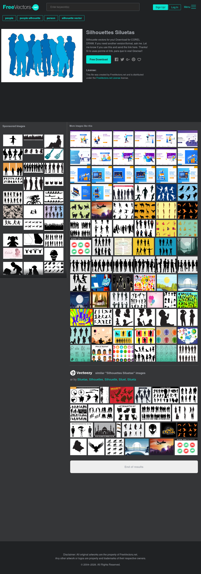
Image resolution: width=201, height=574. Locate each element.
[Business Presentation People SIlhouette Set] (80, 264)
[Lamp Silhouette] (170, 300)
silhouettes (96, 379)
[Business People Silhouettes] (145, 228)
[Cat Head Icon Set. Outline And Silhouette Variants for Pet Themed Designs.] (53, 183)
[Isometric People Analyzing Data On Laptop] (80, 192)
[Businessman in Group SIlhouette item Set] (166, 264)
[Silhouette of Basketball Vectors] (123, 210)
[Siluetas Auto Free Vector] (80, 246)
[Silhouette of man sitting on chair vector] (53, 141)
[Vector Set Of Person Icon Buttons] (123, 353)
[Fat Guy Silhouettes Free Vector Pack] (145, 335)
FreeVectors (21, 7)
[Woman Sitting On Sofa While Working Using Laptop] (166, 156)
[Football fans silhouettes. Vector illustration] (33, 254)
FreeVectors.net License (108, 77)
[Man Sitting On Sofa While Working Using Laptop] (123, 156)
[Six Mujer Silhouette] (123, 282)
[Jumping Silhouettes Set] (103, 317)
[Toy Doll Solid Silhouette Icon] (12, 240)
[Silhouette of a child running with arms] (12, 141)
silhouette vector (72, 18)
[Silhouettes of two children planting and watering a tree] (33, 211)
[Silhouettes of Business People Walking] (123, 228)
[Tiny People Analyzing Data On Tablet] (145, 174)
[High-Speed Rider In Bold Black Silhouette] (33, 197)
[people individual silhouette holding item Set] (80, 282)
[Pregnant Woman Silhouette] (166, 210)
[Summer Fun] (81, 317)
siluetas (82, 379)
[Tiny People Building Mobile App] (166, 174)
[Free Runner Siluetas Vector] (145, 192)
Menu (187, 7)
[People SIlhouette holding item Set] (145, 264)
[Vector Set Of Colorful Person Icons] (102, 353)
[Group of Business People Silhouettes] (80, 228)
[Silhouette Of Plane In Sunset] (102, 210)
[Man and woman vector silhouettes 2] (165, 246)
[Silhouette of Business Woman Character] (119, 300)
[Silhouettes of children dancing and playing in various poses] (53, 211)
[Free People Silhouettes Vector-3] (138, 300)
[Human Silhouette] (145, 353)
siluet (122, 379)
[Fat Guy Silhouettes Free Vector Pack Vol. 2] (123, 335)
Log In (174, 7)
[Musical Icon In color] (166, 228)
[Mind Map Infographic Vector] (188, 335)
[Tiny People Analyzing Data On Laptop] (102, 174)
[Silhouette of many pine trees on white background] (33, 141)
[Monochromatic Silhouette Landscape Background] (187, 246)
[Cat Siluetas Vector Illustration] (80, 210)
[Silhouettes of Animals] (145, 210)
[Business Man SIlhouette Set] (123, 264)
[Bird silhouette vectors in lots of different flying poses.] (187, 430)
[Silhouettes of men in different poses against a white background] (53, 169)
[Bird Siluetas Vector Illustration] (188, 192)
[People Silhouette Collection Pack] (102, 246)
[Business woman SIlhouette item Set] (188, 264)
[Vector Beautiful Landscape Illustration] (167, 282)
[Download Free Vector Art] (145, 282)
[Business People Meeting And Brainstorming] (188, 138)
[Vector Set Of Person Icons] (166, 335)
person (51, 18)
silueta (131, 379)
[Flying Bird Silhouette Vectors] (188, 210)
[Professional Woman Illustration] (101, 282)
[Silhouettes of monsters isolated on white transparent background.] (33, 155)
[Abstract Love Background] (155, 300)
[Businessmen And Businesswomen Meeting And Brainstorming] (80, 156)
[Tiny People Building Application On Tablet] (188, 174)
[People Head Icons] (166, 353)
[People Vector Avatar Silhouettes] (123, 246)
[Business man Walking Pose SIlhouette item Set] (102, 264)
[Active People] (187, 300)
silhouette (111, 379)
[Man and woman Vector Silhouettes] (143, 246)
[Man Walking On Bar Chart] (188, 156)
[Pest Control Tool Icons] (80, 353)
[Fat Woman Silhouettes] (80, 335)
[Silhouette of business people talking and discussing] (53, 240)
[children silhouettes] (123, 317)
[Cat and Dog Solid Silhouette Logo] (33, 268)
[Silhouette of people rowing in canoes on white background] (53, 197)
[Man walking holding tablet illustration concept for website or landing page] (123, 138)
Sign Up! (160, 7)
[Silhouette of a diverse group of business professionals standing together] (33, 169)
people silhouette (30, 18)
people (9, 18)
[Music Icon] (188, 228)
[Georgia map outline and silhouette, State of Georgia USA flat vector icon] (33, 240)
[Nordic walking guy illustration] (102, 335)
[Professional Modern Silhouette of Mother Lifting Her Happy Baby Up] (12, 268)
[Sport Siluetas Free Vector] (166, 192)
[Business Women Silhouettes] (102, 228)
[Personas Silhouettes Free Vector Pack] (123, 192)
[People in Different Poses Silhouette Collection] (188, 353)
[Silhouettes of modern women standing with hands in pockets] (33, 183)
